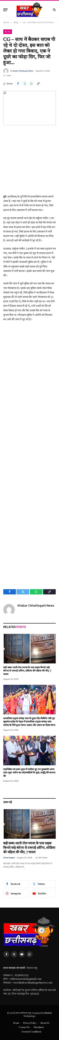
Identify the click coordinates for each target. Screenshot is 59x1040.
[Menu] (5, 9)
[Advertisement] (29, 162)
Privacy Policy (29, 1023)
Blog (7, 32)
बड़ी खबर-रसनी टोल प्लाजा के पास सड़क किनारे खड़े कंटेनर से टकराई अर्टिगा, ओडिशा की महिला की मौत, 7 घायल (27, 671)
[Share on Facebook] (18, 84)
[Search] (54, 9)
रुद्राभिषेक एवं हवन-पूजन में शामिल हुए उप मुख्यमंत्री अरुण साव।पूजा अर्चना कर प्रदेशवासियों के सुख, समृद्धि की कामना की (29, 772)
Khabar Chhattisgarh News (23, 71)
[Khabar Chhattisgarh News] (29, 10)
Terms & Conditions (31, 1032)
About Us (44, 1023)
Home (16, 1023)
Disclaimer (39, 1027)
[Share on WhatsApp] (31, 84)
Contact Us (24, 1027)
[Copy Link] (38, 84)
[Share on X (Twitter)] (25, 84)
